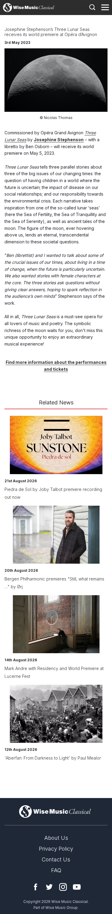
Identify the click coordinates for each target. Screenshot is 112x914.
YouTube (77, 887)
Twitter (49, 887)
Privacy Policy (56, 848)
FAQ (56, 870)
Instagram (63, 887)
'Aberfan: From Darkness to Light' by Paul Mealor (52, 757)
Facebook (35, 887)
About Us (56, 838)
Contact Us (56, 859)
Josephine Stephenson (59, 139)
